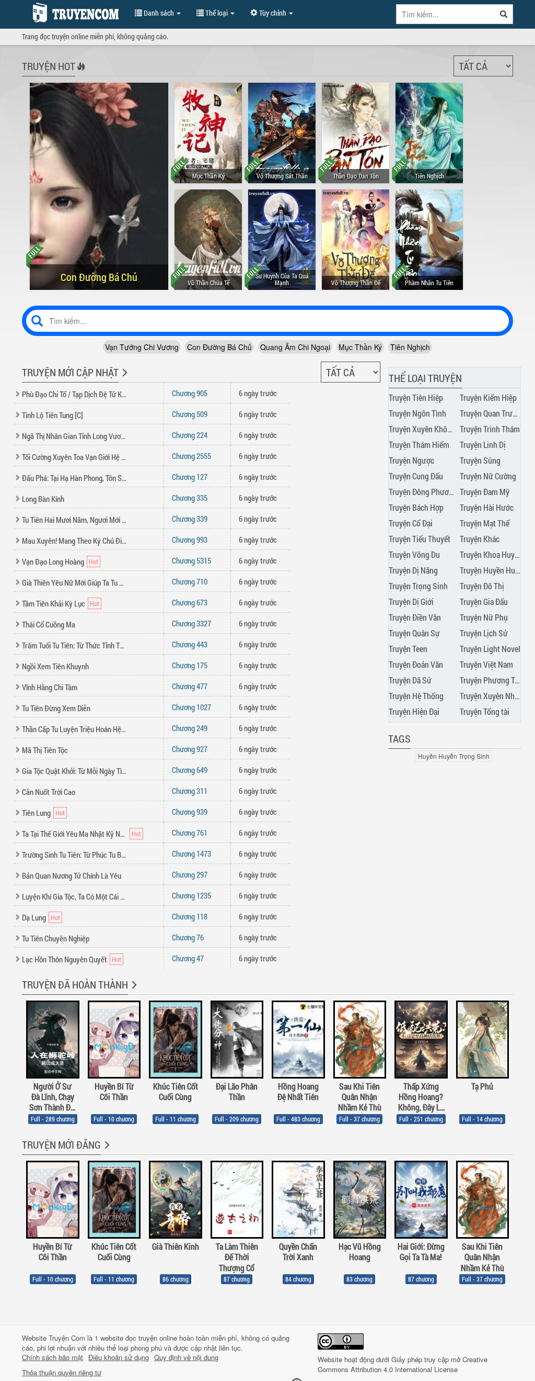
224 (189, 435)
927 (189, 749)
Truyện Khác (479, 538)
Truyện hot (48, 66)
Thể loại (216, 13)
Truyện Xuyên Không (422, 428)
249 (189, 728)
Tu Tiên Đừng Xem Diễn (56, 708)
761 (189, 832)
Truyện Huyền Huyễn (493, 570)
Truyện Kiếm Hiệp (488, 397)
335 (189, 497)
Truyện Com (67, 1338)
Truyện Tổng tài (484, 711)
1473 (191, 853)
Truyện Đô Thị (482, 585)
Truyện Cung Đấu (416, 475)
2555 (191, 456)
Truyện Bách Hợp (416, 507)
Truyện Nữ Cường (488, 475)
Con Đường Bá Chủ (219, 347)
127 (189, 476)
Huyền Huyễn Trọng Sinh (454, 755)
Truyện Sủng (480, 460)
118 (189, 916)
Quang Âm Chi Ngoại (295, 347)
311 (189, 790)
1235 (191, 895)
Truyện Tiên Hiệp (416, 397)
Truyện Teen (408, 648)
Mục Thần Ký (360, 347)
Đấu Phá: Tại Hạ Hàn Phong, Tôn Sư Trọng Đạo (74, 478)
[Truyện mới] (124, 379)
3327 (191, 623)
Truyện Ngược (411, 460)
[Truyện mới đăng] (106, 1152)
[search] (504, 14)
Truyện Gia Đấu (484, 601)
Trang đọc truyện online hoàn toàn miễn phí (73, 13)
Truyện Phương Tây (491, 680)
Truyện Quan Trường (492, 413)
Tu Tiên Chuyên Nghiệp (55, 938)
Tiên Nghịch (410, 347)
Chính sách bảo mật (52, 1357)
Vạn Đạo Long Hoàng (53, 561)
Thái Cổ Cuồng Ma (48, 624)
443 (189, 644)
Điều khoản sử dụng (118, 1357)
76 (188, 937)
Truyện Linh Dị (483, 444)
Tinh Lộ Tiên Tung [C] (52, 415)
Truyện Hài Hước (487, 507)
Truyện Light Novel (490, 648)
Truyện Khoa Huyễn (491, 554)
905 (189, 393)
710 (189, 581)
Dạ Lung (34, 917)
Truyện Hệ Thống (416, 695)
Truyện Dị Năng (413, 570)
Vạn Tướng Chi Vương (142, 347)
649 (189, 770)
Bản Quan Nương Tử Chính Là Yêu (71, 875)
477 (189, 686)
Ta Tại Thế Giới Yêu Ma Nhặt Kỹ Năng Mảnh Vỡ (74, 833)
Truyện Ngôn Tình (417, 413)
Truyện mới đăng (61, 1144)
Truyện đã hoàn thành (75, 984)
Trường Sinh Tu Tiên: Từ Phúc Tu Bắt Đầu (74, 854)
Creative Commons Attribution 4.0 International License (402, 1364)
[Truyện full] (133, 991)
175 (189, 665)
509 (189, 414)
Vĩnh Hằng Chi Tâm (49, 687)
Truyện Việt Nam (486, 664)
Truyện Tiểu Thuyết (419, 538)
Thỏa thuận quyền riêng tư (61, 1372)
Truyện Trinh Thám (490, 428)
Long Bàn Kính (43, 498)
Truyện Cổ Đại (411, 523)
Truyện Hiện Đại (414, 711)
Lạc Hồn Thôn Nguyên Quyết (64, 959)
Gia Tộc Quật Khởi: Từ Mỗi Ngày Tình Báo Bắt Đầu (74, 771)
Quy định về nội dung (186, 1357)
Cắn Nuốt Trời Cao (48, 792)
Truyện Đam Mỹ (484, 491)
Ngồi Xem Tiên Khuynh (55, 666)
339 (189, 518)
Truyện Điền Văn (415, 617)
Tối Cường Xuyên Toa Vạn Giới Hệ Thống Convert (74, 457)
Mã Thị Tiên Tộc (45, 750)
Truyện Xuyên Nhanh (493, 695)
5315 (191, 560)
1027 (191, 707)
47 (188, 958)
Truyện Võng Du (414, 554)
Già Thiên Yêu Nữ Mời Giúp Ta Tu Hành (74, 582)
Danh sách (159, 13)
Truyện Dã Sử (410, 680)
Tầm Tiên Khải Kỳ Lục (53, 603)
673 (189, 602)
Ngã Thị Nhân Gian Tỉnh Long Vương (74, 436)
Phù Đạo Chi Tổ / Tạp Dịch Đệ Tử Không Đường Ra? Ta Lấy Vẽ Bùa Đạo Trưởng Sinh (74, 394)
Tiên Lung (36, 812)
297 (189, 874)
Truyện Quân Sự (414, 632)
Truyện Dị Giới (411, 601)
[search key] (445, 14)
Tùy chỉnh (273, 13)
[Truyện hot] (80, 73)
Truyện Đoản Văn (416, 664)
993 (189, 539)
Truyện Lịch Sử (484, 632)
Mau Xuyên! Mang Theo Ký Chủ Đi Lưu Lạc (74, 540)
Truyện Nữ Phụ (484, 617)
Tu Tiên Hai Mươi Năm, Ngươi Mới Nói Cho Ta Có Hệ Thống (74, 519)
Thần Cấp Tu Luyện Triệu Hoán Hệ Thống (74, 729)
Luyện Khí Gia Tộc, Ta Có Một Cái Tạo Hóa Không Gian (74, 896)
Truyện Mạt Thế (484, 523)
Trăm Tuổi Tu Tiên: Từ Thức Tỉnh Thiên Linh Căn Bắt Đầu (74, 645)
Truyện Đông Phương (423, 491)
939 (189, 811)
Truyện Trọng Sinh (418, 585)
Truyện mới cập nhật (70, 372)
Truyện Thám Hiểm (419, 444)
